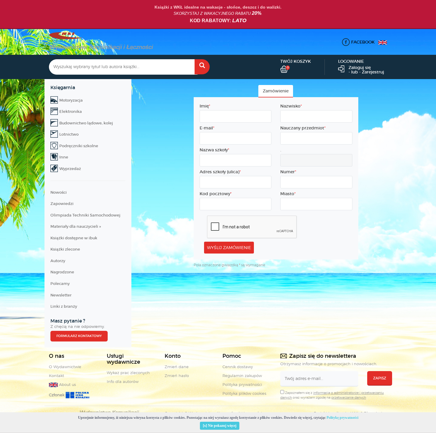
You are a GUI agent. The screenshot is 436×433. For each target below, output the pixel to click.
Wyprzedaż (70, 168)
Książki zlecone (65, 249)
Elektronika (70, 111)
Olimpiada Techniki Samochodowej (85, 215)
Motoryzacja (71, 100)
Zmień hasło (177, 375)
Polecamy (60, 283)
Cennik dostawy (237, 366)
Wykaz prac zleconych (128, 372)
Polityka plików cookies (244, 393)
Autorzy (57, 260)
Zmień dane (177, 366)
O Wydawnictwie (65, 366)
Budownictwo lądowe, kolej (86, 123)
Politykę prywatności (342, 418)
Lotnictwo (69, 134)
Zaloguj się (360, 67)
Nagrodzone (62, 272)
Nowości (58, 192)
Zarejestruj (373, 72)
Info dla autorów (123, 381)
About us (67, 384)
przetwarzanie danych (348, 397)
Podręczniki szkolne (78, 145)
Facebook (363, 42)
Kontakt (56, 375)
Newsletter (60, 295)
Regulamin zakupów (242, 375)
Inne (63, 157)
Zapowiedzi (62, 203)
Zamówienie (276, 91)
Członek (57, 394)
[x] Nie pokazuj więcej (219, 426)
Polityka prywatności (242, 384)
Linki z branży (63, 306)
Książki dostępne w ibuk (73, 237)
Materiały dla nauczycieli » (75, 226)
